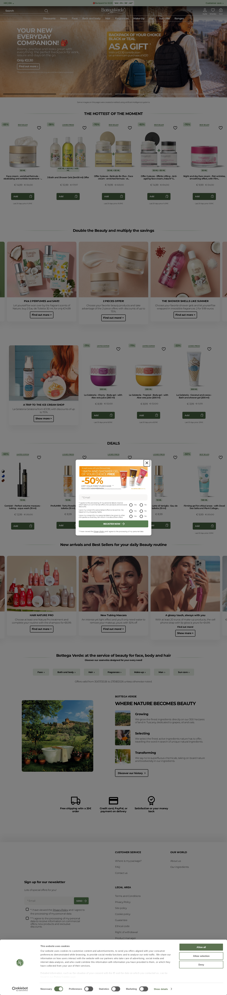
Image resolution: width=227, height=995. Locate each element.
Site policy (121, 908)
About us (175, 860)
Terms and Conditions (128, 896)
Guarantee (121, 920)
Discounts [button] (49, 18)
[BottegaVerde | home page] (113, 11)
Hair (90, 672)
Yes (135, 505)
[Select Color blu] (3, 475)
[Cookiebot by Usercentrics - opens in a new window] (20, 989)
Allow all (201, 947)
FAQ (117, 867)
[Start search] (46, 11)
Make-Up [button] (138, 18)
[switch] (88, 988)
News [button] (63, 18)
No (145, 505)
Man (161, 672)
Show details (161, 989)
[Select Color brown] (3, 480)
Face (40, 672)
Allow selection (201, 956)
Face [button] (75, 18)
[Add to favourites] (39, 128)
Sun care (183, 672)
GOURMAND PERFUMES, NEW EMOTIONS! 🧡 (44, 38)
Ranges (179, 18)
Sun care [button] (164, 18)
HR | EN (8, 3)
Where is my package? (128, 860)
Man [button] (151, 18)
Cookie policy (122, 914)
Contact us (121, 873)
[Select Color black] (3, 471)
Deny (201, 964)
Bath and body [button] (91, 18)
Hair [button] (107, 18)
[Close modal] (147, 463)
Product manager (125, 938)
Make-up (139, 672)
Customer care (214, 3)
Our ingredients (179, 867)
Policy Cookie (62, 977)
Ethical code (122, 926)
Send (79, 901)
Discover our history (131, 773)
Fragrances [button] (122, 18)
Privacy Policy (99, 531)
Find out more (27, 70)
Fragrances (114, 672)
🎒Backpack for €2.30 (103, 3)
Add (15, 196)
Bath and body (65, 672)
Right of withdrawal (126, 932)
